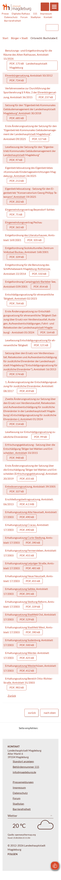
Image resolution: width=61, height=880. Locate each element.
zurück (32, 712)
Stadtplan (36, 17)
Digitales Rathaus (21, 13)
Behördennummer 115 (26, 766)
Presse (5, 13)
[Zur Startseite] (17, 7)
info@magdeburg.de (24, 772)
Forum (24, 17)
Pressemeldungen (23, 782)
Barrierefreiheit (12, 20)
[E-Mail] (50, 728)
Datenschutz (10, 17)
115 (35, 13)
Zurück (12, 695)
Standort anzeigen (23, 761)
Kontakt (48, 17)
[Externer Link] (15, 26)
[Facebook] (46, 728)
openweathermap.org (25, 834)
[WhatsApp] (54, 728)
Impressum (46, 13)
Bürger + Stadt (19, 38)
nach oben (50, 712)
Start (5, 38)
